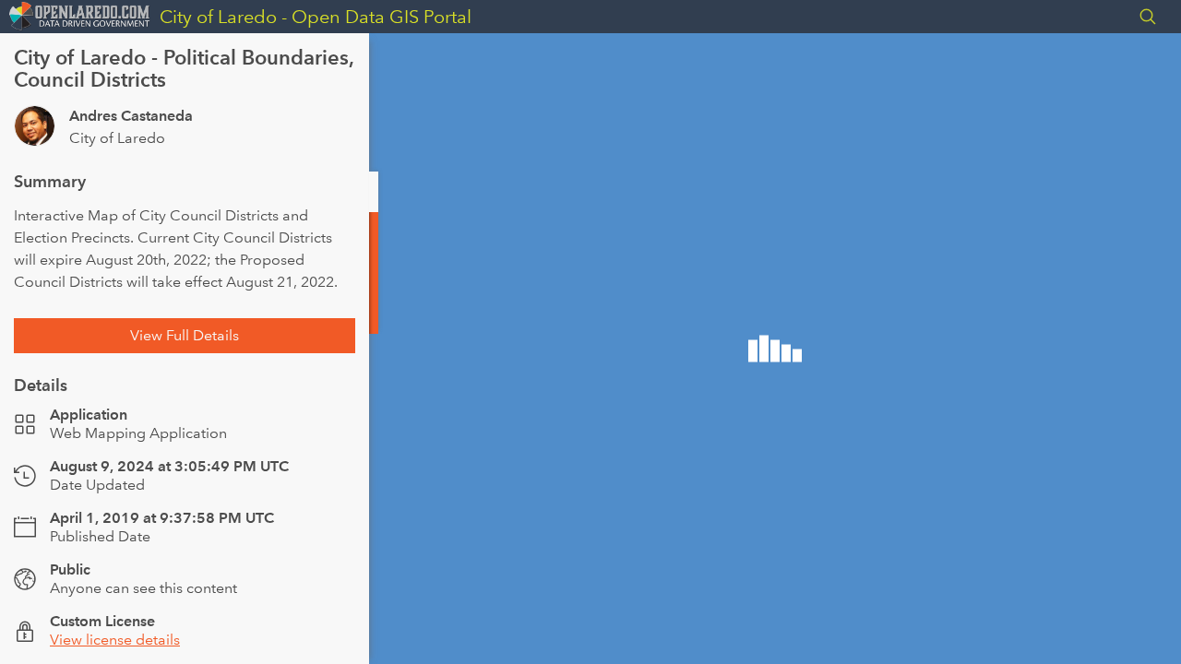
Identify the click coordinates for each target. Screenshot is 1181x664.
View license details (115, 639)
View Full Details (184, 335)
